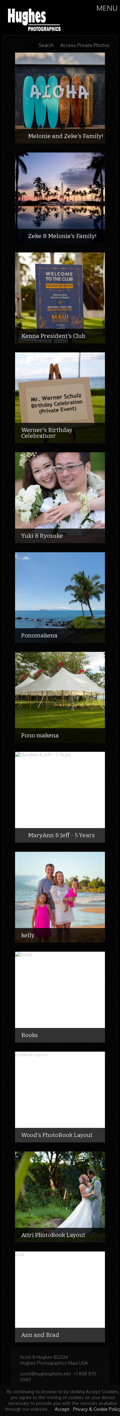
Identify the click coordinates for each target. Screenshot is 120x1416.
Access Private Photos (85, 45)
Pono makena (40, 735)
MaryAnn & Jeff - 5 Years (61, 835)
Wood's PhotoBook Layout (57, 1135)
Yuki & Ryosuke (42, 535)
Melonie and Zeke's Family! (65, 136)
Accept (62, 1409)
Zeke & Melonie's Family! (62, 236)
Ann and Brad (40, 1335)
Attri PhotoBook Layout (53, 1235)
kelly (27, 935)
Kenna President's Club (53, 335)
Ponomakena (39, 635)
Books (29, 1035)
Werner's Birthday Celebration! (46, 432)
